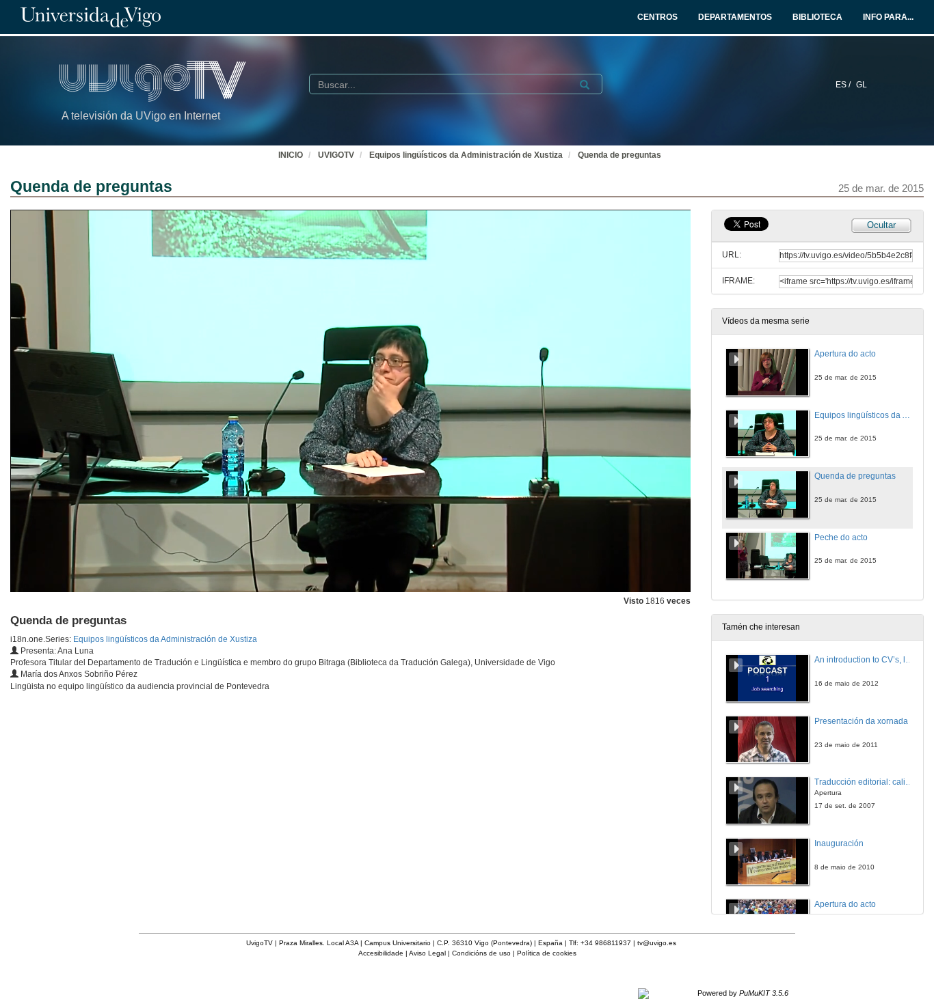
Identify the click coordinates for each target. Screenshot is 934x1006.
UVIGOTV (336, 155)
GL (861, 84)
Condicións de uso (481, 953)
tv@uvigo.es (656, 943)
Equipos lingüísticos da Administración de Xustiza (466, 155)
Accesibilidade (380, 953)
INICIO (290, 155)
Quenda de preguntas (619, 155)
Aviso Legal (427, 953)
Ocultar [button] (881, 225)
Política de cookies (546, 953)
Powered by (742, 993)
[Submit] (584, 85)
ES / (844, 84)
